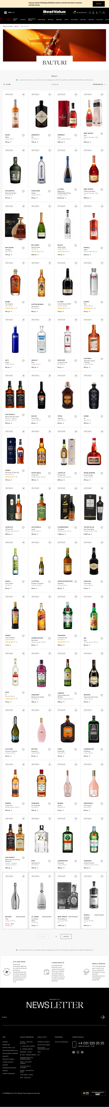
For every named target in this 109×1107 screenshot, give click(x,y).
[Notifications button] (93, 12)
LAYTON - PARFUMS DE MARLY (27, 1071)
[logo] (54, 13)
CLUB (11, 12)
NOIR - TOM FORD (25, 1077)
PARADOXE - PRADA (26, 1052)
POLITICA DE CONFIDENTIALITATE (43, 1048)
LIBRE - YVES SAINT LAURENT (26, 1062)
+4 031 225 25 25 (91, 1043)
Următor (66, 936)
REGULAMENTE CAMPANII (10, 1053)
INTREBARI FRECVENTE (9, 1068)
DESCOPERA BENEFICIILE (10, 1050)
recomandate (98, 84)
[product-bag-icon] (23, 140)
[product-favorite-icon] (23, 135)
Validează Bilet (81, 12)
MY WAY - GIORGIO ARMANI (28, 1055)
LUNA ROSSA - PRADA (26, 1075)
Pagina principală (8, 26)
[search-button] (90, 12)
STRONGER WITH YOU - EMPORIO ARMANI (27, 1058)
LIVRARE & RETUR (8, 1062)
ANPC (39, 1052)
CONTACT (5, 1070)
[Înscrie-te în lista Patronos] (102, 1017)
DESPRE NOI (6, 1045)
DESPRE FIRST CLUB (9, 1047)
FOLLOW (98, 3)
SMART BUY (15, 19)
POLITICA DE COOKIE (43, 1045)
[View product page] (41, 114)
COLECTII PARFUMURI (61, 1042)
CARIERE (5, 1042)
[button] (23, 94)
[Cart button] (103, 12)
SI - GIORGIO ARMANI (26, 1049)
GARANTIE (6, 1056)
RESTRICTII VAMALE (8, 1059)
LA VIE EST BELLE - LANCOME (25, 1066)
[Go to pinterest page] (82, 1052)
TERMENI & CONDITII (43, 1042)
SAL (38, 1055)
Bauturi (17, 26)
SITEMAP (5, 1065)
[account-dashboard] (97, 12)
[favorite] (100, 12)
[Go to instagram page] (78, 1052)
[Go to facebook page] (73, 1052)
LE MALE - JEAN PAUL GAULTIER (26, 1042)
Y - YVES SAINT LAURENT (27, 1046)
